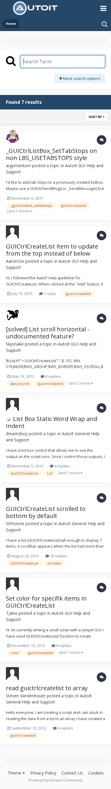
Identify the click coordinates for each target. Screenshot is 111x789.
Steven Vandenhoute (26, 695)
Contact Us (72, 773)
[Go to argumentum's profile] (12, 136)
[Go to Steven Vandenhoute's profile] (12, 673)
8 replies (52, 376)
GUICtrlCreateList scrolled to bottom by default (46, 512)
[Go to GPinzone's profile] (12, 494)
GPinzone (15, 523)
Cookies (96, 773)
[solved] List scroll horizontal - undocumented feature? (47, 332)
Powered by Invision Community (56, 780)
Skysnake (15, 344)
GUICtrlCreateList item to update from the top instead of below (52, 249)
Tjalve (11, 613)
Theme (15, 773)
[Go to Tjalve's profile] (12, 583)
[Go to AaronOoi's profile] (12, 231)
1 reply (49, 293)
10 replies (58, 556)
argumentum (18, 165)
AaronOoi (15, 261)
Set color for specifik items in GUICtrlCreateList (46, 601)
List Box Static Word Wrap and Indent (51, 422)
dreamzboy (17, 433)
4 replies (62, 466)
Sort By (96, 117)
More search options (81, 78)
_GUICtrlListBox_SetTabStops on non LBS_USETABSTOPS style (51, 154)
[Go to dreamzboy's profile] (12, 404)
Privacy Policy (43, 773)
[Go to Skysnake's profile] (12, 314)
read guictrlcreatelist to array (47, 688)
